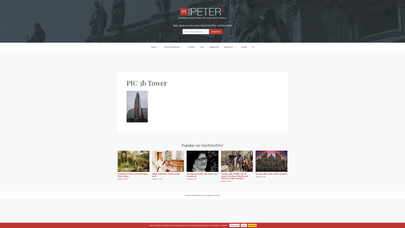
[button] (253, 47)
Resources (228, 47)
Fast (202, 47)
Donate (244, 47)
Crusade (191, 47)
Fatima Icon (214, 47)
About (153, 47)
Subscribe (215, 31)
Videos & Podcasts (172, 47)
